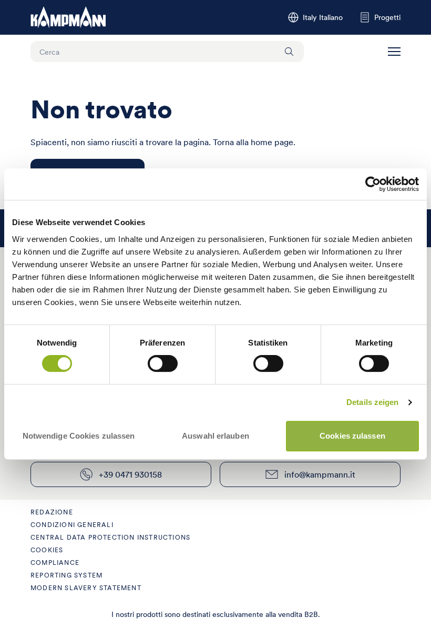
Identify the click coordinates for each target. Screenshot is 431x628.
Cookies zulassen (352, 435)
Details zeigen (372, 402)
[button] (394, 51)
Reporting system (66, 575)
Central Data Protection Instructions (110, 537)
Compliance (54, 562)
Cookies (46, 550)
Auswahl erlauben (215, 435)
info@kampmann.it (319, 474)
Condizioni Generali (72, 525)
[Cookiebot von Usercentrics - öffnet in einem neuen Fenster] (373, 184)
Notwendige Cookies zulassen (79, 435)
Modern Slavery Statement (85, 588)
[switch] (163, 363)
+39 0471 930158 (130, 474)
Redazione (51, 512)
